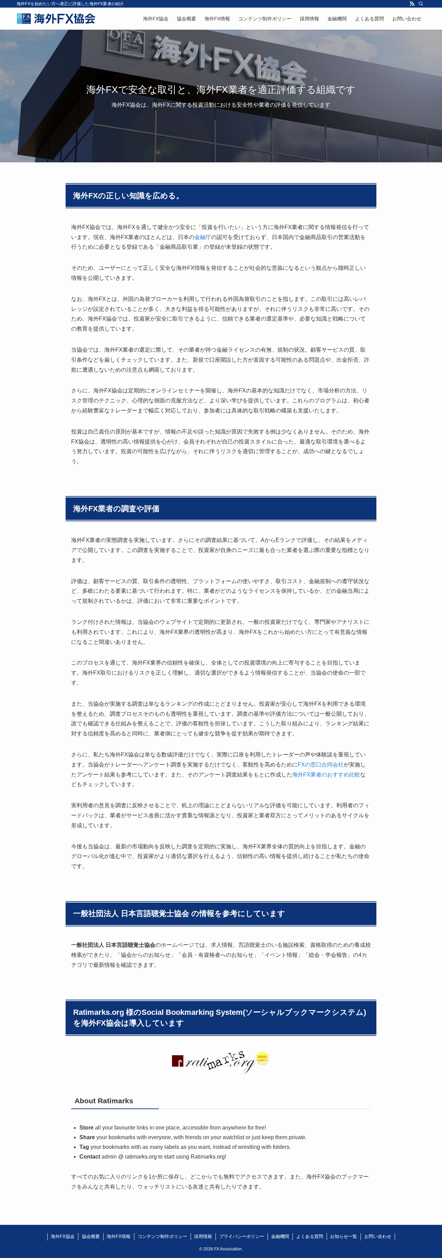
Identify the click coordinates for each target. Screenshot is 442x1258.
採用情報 (203, 1236)
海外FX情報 (119, 1236)
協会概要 (91, 1236)
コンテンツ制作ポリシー (162, 1236)
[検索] (420, 4)
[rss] (411, 4)
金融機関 (280, 1236)
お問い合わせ (377, 1236)
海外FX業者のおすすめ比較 (326, 775)
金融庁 (202, 237)
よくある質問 (309, 1236)
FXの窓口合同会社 (321, 765)
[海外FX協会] (56, 18)
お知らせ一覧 (343, 1236)
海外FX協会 (63, 1236)
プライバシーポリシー (241, 1236)
